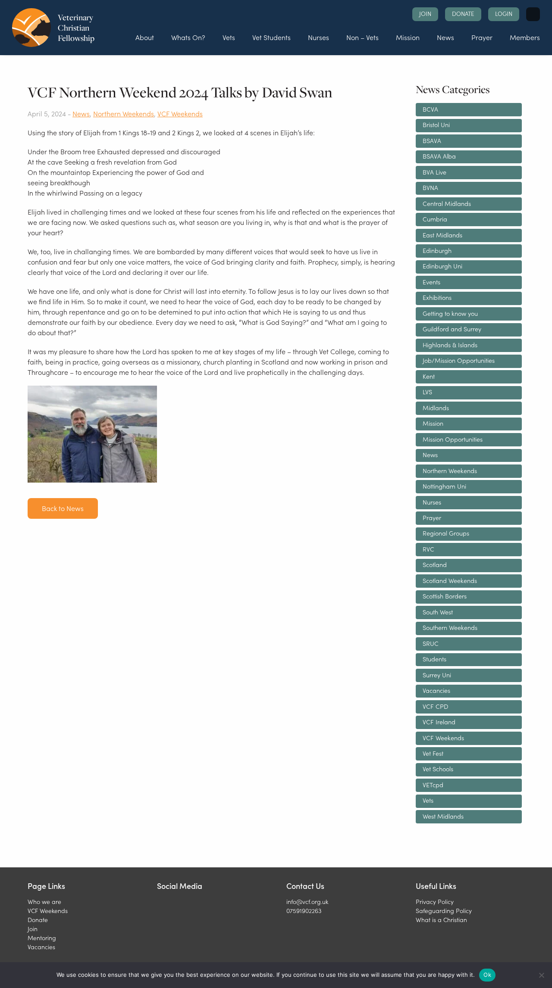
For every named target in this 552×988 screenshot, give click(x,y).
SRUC (431, 643)
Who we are (44, 901)
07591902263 (303, 910)
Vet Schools (438, 768)
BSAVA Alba (439, 156)
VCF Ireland (439, 721)
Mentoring (42, 937)
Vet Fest (433, 753)
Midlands (436, 407)
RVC (428, 549)
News (445, 37)
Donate (463, 13)
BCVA (430, 109)
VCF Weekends (180, 113)
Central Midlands (447, 203)
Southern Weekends (450, 627)
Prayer (481, 37)
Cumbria (435, 219)
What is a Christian (441, 919)
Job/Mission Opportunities (459, 360)
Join (425, 13)
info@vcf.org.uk (307, 901)
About (144, 37)
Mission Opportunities (453, 439)
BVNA (430, 187)
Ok (487, 974)
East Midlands (442, 235)
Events (431, 281)
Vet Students (271, 37)
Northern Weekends (123, 113)
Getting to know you (450, 313)
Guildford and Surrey (452, 328)
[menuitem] (144, 37)
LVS (427, 391)
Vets (229, 37)
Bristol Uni (436, 124)
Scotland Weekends (450, 580)
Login (503, 13)
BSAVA (432, 140)
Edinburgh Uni (442, 266)
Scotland (435, 564)
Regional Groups (446, 533)
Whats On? (188, 37)
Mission (408, 37)
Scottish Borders (445, 596)
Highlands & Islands (450, 344)
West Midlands (443, 816)
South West (438, 612)
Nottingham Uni (444, 486)
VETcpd (433, 784)
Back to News (63, 508)
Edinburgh (437, 250)
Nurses (318, 37)
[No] (541, 975)
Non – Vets (362, 37)
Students (434, 659)
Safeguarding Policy (444, 910)
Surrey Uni (437, 674)
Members (525, 37)
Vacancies (436, 690)
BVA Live (434, 172)
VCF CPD (435, 706)
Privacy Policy (435, 901)
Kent (429, 376)
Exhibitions (437, 297)
